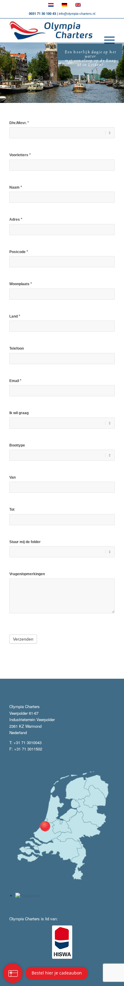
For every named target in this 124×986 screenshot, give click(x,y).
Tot (11, 509)
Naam (15, 187)
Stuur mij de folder (25, 542)
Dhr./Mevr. (19, 122)
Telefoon (16, 348)
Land (14, 316)
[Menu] (106, 40)
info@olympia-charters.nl (77, 13)
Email (15, 380)
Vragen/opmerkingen (27, 574)
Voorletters (20, 155)
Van (12, 477)
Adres (15, 219)
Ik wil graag (19, 413)
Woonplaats (20, 284)
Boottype (17, 445)
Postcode (18, 251)
